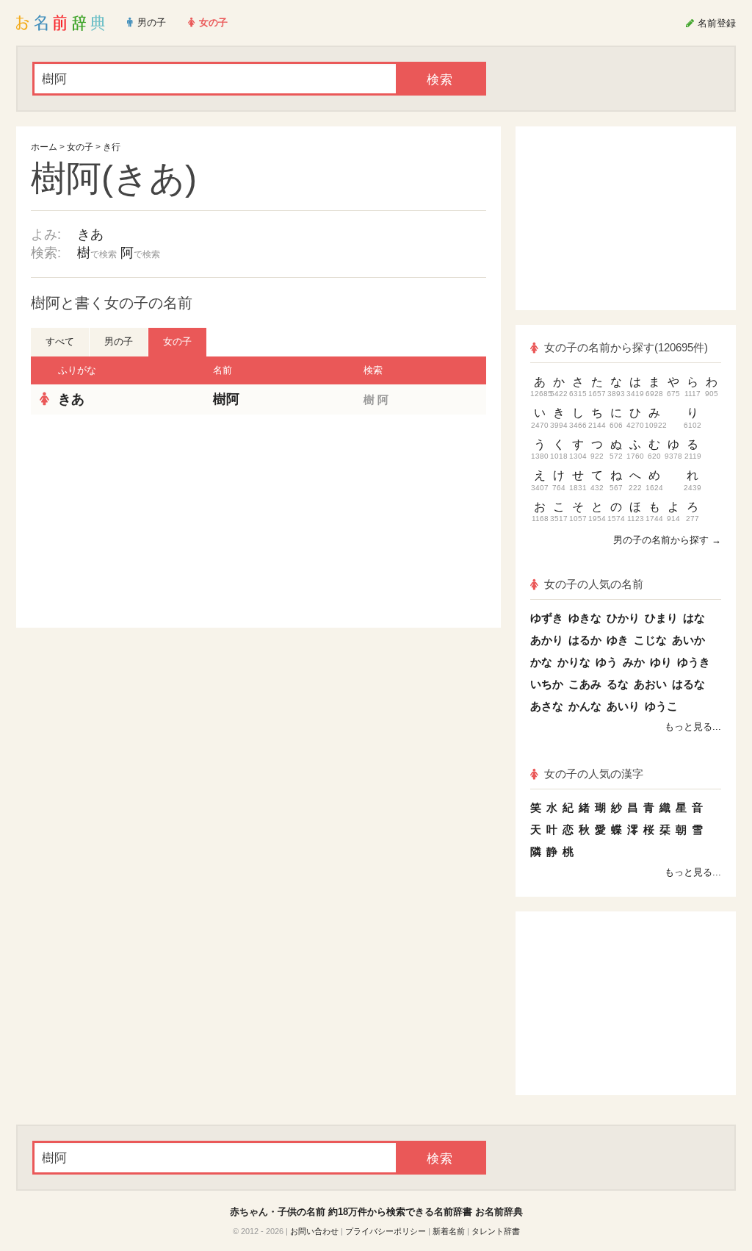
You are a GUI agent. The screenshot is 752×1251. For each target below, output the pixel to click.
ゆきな (584, 618)
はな (694, 618)
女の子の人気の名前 (593, 584)
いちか (546, 684)
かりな (573, 662)
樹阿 (226, 399)
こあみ (584, 684)
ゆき (618, 640)
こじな (650, 640)
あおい (650, 684)
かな (541, 662)
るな (618, 684)
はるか (584, 640)
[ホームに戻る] (60, 23)
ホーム (44, 147)
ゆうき (693, 662)
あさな (546, 706)
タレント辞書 (495, 1231)
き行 (111, 147)
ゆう (607, 662)
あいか (688, 640)
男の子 (118, 341)
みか (634, 662)
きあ (90, 234)
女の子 (80, 147)
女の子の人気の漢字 (593, 773)
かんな (584, 706)
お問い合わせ (314, 1231)
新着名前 (449, 1231)
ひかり (623, 618)
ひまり (661, 618)
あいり (623, 706)
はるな (688, 684)
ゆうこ (661, 706)
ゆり (661, 662)
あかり (546, 640)
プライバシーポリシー (385, 1231)
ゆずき (546, 618)
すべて (60, 341)
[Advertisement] (141, 521)
